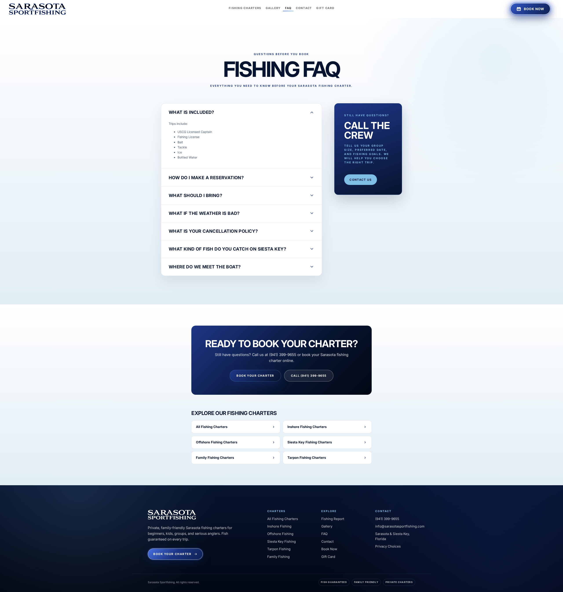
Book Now (329, 549)
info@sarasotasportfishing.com (399, 526)
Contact (327, 541)
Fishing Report (332, 519)
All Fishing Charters (282, 519)
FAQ (324, 534)
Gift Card (328, 557)
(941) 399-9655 (387, 519)
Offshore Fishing (280, 534)
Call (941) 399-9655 (309, 375)
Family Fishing (278, 557)
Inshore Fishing (279, 526)
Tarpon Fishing (279, 549)
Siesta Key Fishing (281, 541)
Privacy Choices (388, 546)
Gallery (326, 526)
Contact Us (360, 179)
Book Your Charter (255, 375)
